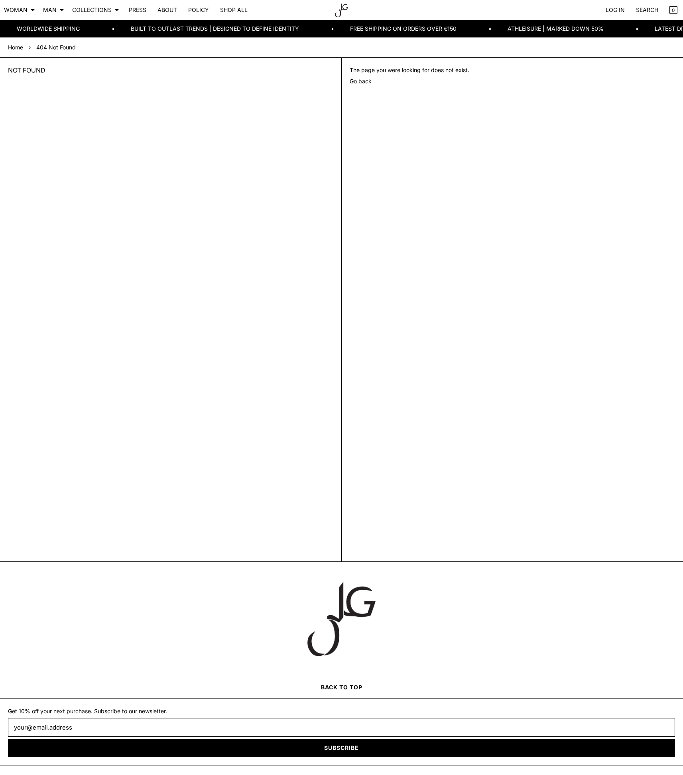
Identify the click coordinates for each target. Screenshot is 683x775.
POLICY (198, 9)
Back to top (341, 687)
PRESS (137, 9)
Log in (615, 9)
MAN (50, 9)
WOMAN (16, 9)
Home (15, 47)
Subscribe (341, 747)
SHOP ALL (234, 9)
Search (647, 9)
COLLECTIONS (92, 9)
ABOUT (167, 9)
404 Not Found (56, 47)
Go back (361, 81)
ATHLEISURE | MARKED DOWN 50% (542, 28)
